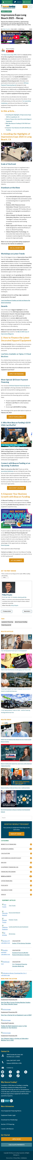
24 (31, 858)
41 (31, 844)
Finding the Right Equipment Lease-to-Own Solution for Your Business (14, 1027)
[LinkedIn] (25, 1072)
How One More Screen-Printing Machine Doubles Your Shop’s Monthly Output (15, 1003)
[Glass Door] (10, 1076)
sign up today (16, 834)
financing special (6, 625)
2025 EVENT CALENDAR (16, 488)
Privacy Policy (17, 1158)
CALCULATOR (16, 941)
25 (31, 885)
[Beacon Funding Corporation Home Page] (8, 6)
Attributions (24, 1158)
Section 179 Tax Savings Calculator (21, 943)
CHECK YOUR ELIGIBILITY (16, 417)
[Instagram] (2, 1076)
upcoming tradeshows (7, 471)
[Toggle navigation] (30, 6)
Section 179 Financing (7, 1124)
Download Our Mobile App (9, 1120)
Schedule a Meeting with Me (19, 597)
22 (31, 871)
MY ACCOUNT (7, 1)
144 (31, 867)
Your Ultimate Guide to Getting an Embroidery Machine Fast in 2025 (14, 1039)
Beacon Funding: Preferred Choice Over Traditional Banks (15, 787)
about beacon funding (21, 622)
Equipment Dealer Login (8, 1115)
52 (31, 894)
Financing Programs (7, 1023)
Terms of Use (9, 1158)
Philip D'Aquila (5, 29)
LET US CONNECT (16, 560)
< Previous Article (7, 611)
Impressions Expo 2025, (10, 55)
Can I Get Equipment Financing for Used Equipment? (14, 650)
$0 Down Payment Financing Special (19, 385)
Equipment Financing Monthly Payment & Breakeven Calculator (21, 953)
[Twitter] (18, 1072)
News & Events (6, 11)
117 (31, 876)
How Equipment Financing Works (11, 1111)
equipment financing (7, 622)
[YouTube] (2, 1072)
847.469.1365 (6, 597)
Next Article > (27, 611)
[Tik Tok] (18, 1076)
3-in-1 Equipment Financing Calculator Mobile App (19, 965)
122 (31, 849)
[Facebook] (10, 1072)
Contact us (10, 1067)
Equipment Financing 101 (9, 999)
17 (31, 881)
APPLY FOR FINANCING (16, 374)
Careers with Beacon (7, 1128)
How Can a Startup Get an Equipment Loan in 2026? (16, 1015)
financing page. (5, 545)
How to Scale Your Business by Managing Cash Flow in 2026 (16, 669)
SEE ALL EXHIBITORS (16, 248)
